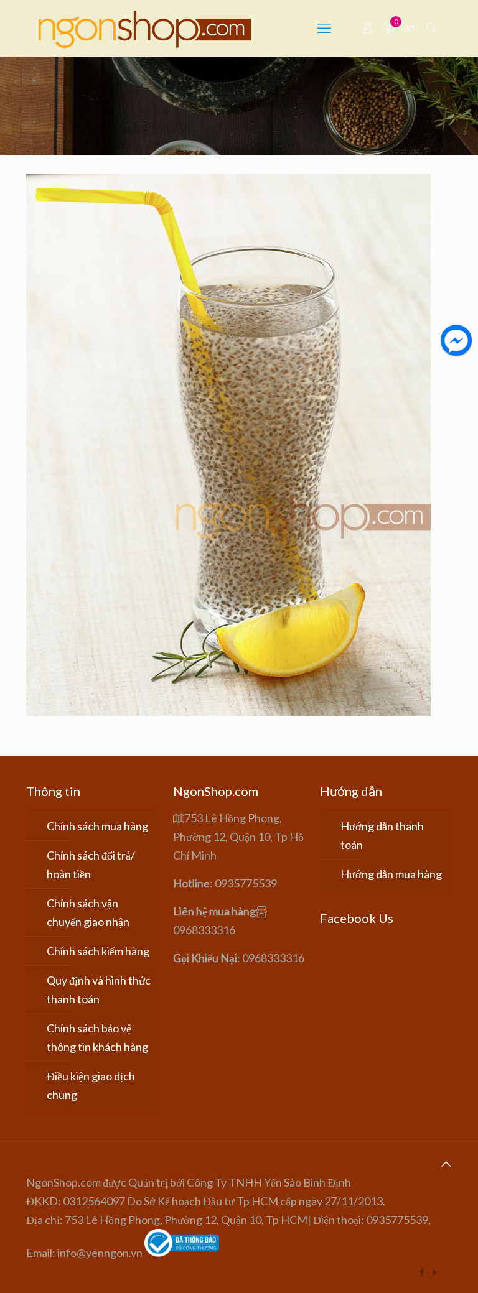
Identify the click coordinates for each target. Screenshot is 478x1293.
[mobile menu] (324, 28)
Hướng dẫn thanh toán (382, 835)
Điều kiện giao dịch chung (91, 1085)
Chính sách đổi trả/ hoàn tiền (91, 864)
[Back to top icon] (446, 1163)
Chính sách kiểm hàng (98, 951)
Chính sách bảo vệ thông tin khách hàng (97, 1037)
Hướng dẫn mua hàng (391, 874)
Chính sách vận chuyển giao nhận (88, 912)
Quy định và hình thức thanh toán (99, 989)
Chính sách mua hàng (97, 826)
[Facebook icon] (421, 1271)
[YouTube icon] (434, 1271)
